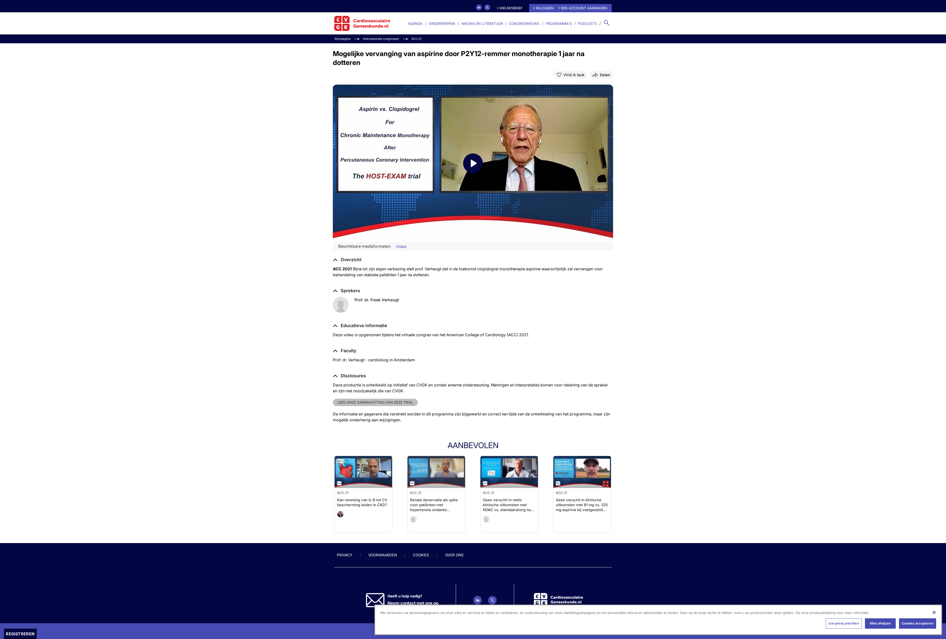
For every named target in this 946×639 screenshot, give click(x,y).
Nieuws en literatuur (482, 23)
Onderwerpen (442, 23)
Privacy (344, 555)
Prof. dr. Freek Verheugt (377, 299)
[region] (658, 620)
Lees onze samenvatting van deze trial (375, 402)
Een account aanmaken (584, 8)
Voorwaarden (382, 555)
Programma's (559, 23)
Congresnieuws (524, 23)
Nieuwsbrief (511, 8)
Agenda (415, 23)
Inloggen (545, 8)
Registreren (20, 633)
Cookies (421, 555)
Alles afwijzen (880, 623)
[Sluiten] (934, 612)
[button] (360, 325)
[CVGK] (362, 23)
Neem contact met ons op (413, 603)
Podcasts (587, 23)
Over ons (454, 555)
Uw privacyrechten (843, 623)
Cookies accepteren (917, 623)
